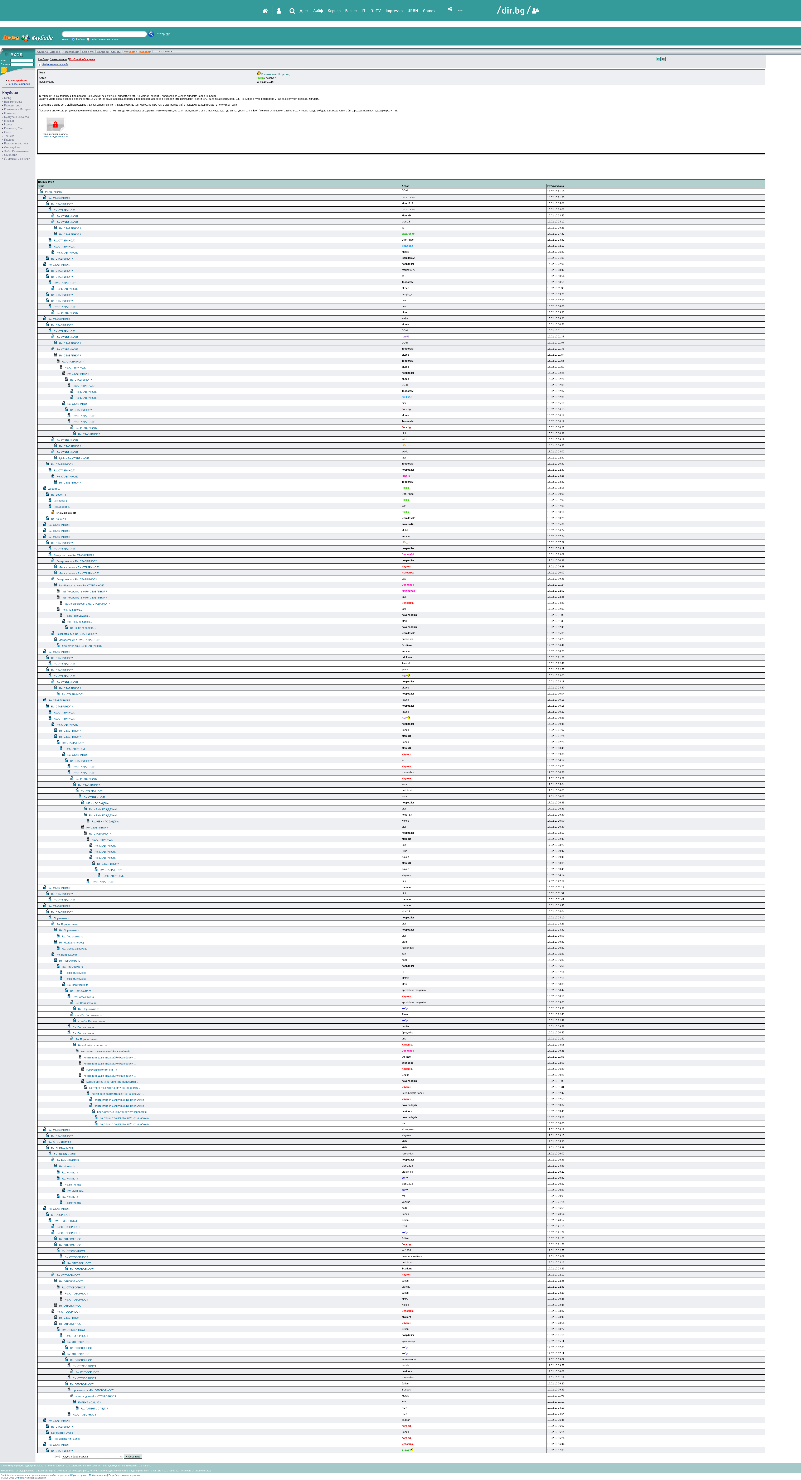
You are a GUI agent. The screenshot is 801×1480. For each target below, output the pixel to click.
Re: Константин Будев (67, 1438)
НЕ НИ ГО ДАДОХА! (97, 803)
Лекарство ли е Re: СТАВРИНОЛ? (74, 555)
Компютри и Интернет (18, 109)
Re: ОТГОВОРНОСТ (65, 1221)
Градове (9, 139)
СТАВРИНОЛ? (53, 192)
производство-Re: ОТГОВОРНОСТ (93, 1390)
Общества (10, 155)
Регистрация (71, 51)
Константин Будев (62, 1432)
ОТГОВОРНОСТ (60, 1215)
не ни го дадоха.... (72, 609)
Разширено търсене (108, 39)
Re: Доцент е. (59, 494)
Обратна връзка (78, 1475)
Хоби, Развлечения (16, 151)
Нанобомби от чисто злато (94, 1045)
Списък (116, 51)
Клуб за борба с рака (82, 59)
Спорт (8, 132)
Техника (9, 136)
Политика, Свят (14, 128)
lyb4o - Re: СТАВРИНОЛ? (74, 458)
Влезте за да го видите (55, 135)
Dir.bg (7, 98)
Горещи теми (12, 105)
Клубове (42, 51)
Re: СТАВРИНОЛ (69, 1317)
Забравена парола (19, 84)
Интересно (60, 500)
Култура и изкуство (16, 117)
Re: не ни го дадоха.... (77, 615)
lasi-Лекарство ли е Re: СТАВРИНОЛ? (81, 585)
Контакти (9, 113)
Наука (8, 124)
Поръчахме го (62, 918)
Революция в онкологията (101, 1069)
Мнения (9, 120)
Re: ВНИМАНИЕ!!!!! (59, 1142)
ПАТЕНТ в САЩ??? (89, 1402)
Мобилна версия (98, 1475)
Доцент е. (54, 488)
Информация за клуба (55, 64)
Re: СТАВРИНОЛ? (59, 198)
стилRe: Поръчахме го (89, 1015)
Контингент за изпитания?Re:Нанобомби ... (107, 1051)
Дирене (55, 51)
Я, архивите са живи (17, 158)
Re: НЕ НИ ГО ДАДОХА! (103, 809)
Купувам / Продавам (137, 51)
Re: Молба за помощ (71, 942)
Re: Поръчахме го (67, 924)
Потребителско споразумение (124, 1475)
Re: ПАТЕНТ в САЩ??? (94, 1408)
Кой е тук (88, 51)
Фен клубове (12, 147)
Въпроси (103, 51)
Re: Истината (67, 1166)
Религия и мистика (16, 143)
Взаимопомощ (13, 101)
